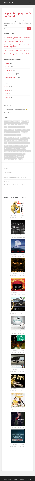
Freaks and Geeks (9, 129)
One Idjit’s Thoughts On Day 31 (13, 41)
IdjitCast (7, 66)
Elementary (11, 127)
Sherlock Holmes (8, 151)
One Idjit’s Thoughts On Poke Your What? (16, 54)
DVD (5, 127)
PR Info (6, 181)
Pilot (5, 143)
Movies (22, 137)
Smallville (17, 151)
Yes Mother (8, 70)
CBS (22, 121)
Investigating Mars (10, 74)
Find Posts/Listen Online (17, 218)
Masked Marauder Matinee (11, 137)
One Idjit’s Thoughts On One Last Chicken (16, 50)
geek (16, 129)
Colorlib (16, 479)
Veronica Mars (8, 159)
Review (19, 146)
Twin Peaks (20, 156)
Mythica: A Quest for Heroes (11, 140)
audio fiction (16, 121)
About (6, 168)
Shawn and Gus (22, 148)
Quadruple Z (12, 146)
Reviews (7, 90)
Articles (6, 86)
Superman (13, 154)
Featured (7, 97)
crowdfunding (23, 124)
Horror (21, 129)
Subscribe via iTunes (17, 216)
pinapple (10, 143)
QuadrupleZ (8, 2)
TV (4, 83)
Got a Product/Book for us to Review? (15, 178)
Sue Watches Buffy (10, 77)
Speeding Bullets (26, 151)
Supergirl (6, 154)
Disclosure (8, 172)
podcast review (25, 143)
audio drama (7, 121)
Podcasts (6, 63)
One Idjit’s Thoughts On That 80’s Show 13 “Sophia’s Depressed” (17, 45)
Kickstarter (7, 135)
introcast (6, 132)
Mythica (28, 137)
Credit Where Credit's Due (11, 124)
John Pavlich (24, 132)
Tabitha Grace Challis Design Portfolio (15, 185)
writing (20, 159)
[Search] (29, 28)
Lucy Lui (14, 135)
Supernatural (21, 154)
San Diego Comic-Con (10, 148)
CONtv (27, 121)
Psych (5, 146)
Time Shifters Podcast (10, 156)
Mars (19, 135)
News (6, 94)
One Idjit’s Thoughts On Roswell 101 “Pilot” (17, 38)
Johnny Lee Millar (15, 132)
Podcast (17, 143)
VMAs (15, 159)
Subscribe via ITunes (17, 444)
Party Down (24, 140)
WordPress (28, 479)
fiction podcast (20, 127)
